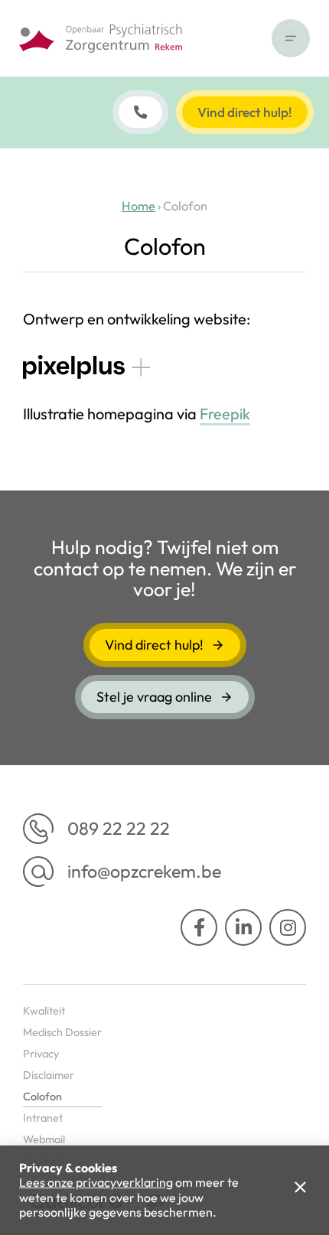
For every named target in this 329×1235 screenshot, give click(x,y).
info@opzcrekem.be (144, 871)
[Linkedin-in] (243, 927)
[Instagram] (287, 927)
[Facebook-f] (199, 927)
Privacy (41, 1054)
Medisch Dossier (62, 1032)
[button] (291, 38)
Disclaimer (48, 1075)
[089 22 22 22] (38, 828)
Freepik (225, 413)
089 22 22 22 (118, 828)
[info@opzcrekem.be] (38, 871)
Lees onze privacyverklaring (96, 1182)
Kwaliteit (44, 1011)
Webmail (44, 1139)
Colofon (42, 1096)
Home (138, 205)
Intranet (43, 1118)
